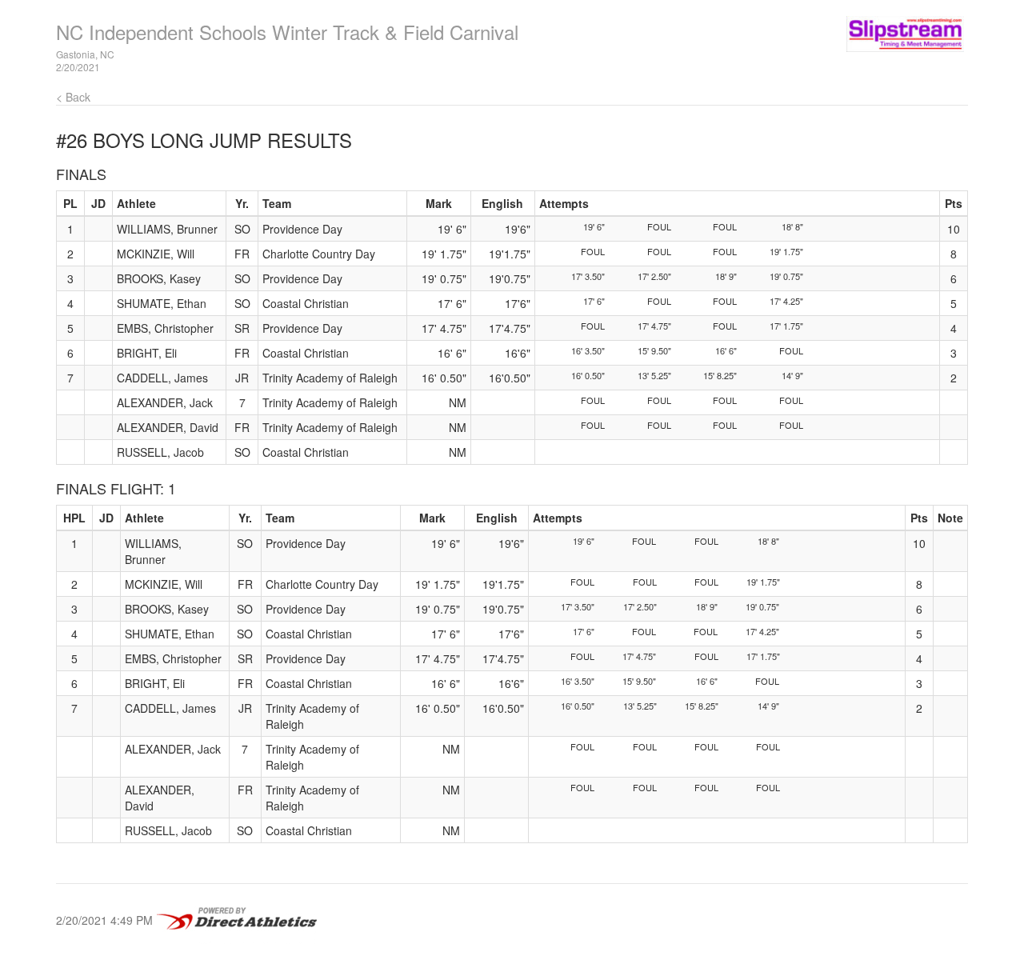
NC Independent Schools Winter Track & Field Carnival (287, 32)
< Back (73, 97)
